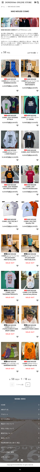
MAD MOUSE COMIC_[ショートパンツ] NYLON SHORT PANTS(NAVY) (30, 82)
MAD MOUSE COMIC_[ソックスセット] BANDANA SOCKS (10, 81)
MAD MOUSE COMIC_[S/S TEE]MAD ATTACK (10, 117)
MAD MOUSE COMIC (14, 6)
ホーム (3, 6)
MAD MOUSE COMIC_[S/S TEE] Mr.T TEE (10, 221)
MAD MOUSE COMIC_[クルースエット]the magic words (30, 363)
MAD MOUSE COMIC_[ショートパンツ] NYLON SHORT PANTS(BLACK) (30, 257)
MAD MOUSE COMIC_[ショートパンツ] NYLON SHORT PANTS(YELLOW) (10, 257)
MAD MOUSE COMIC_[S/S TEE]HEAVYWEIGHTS (10, 292)
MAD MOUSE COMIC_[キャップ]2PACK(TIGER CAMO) (30, 327)
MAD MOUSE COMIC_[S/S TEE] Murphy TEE (30, 221)
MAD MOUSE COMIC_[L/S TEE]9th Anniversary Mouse (30, 292)
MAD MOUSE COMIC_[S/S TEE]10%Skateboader (30, 186)
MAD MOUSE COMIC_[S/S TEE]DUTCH (30, 151)
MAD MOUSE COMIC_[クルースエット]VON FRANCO (10, 152)
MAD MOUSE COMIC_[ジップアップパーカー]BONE (30, 117)
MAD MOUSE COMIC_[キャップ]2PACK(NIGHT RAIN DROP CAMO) (10, 328)
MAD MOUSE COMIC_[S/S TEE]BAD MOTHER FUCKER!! (10, 186)
